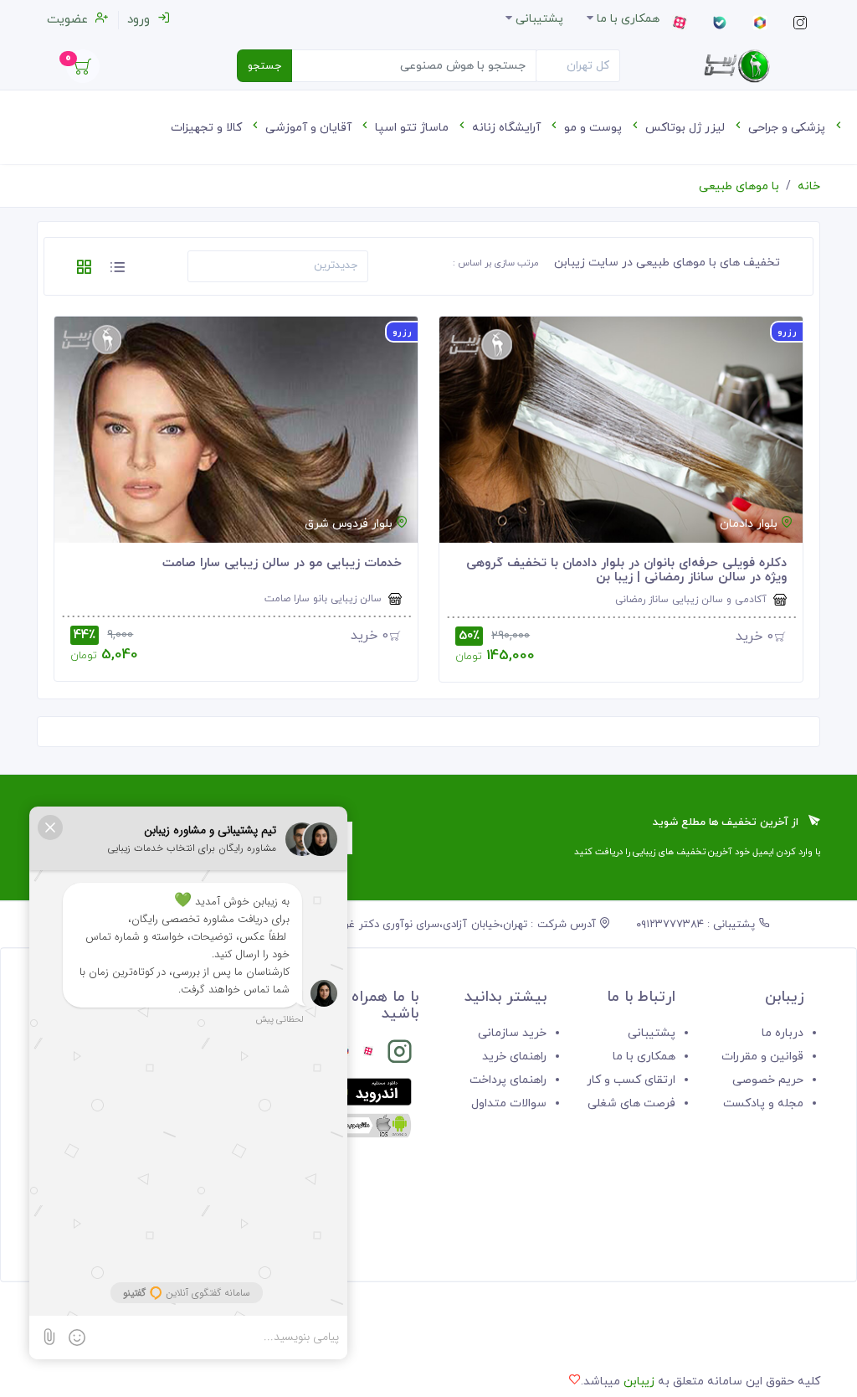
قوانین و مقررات (762, 1057)
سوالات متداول (509, 1103)
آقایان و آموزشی (310, 128)
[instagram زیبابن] (399, 1055)
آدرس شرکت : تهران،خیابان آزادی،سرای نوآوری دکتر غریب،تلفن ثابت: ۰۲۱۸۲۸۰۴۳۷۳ (403, 924)
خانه (809, 186)
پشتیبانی (651, 1033)
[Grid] (83, 270)
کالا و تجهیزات (208, 128)
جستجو (264, 66)
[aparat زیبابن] (368, 1055)
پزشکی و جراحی (788, 128)
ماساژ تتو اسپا (413, 128)
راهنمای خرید (514, 1057)
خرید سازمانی (512, 1033)
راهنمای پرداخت (508, 1080)
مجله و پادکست (763, 1103)
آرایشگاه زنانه (508, 128)
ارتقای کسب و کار (631, 1080)
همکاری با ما (644, 1057)
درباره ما (782, 1033)
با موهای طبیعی (739, 186)
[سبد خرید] (83, 70)
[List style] (117, 270)
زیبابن (639, 1381)
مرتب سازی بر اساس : (496, 263)
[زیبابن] (736, 66)
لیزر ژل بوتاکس (686, 128)
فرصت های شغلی (631, 1103)
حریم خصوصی (767, 1080)
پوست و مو (594, 128)
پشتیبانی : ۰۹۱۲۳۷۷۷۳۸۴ (697, 924)
